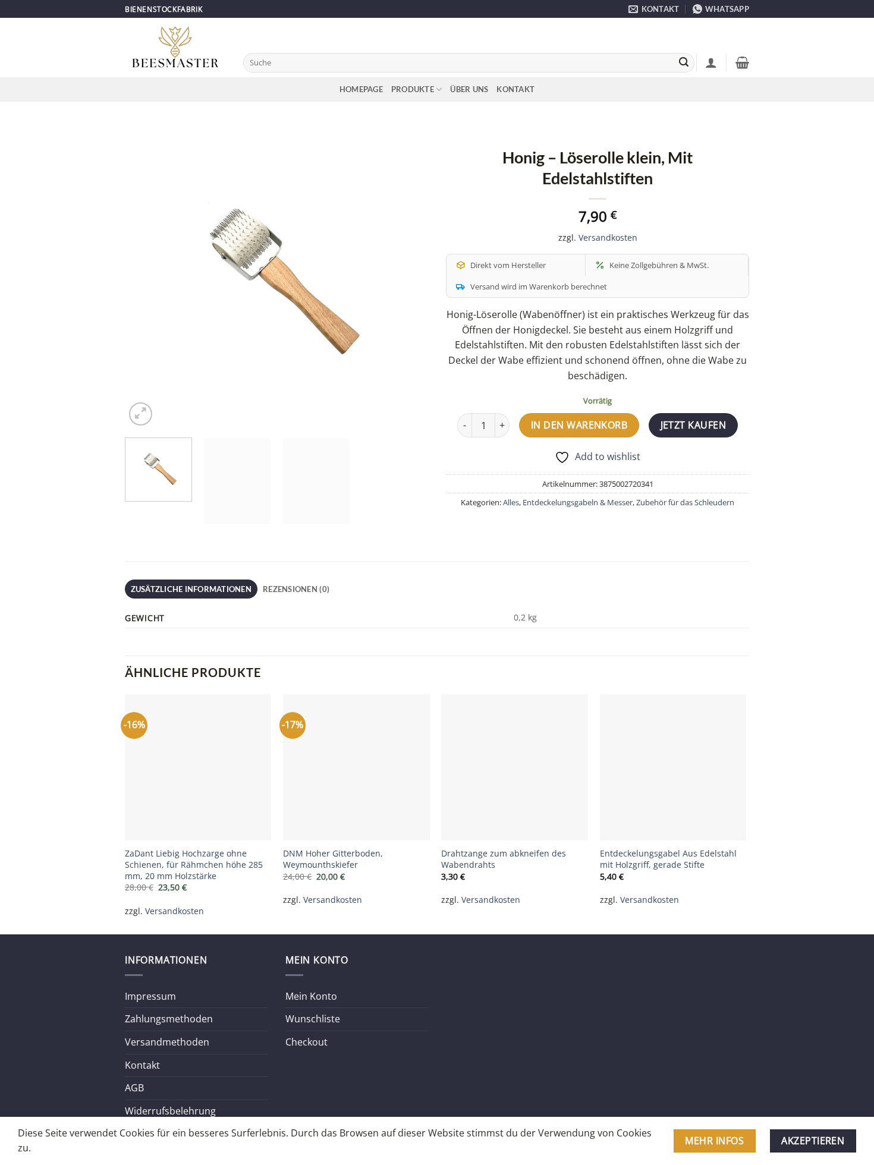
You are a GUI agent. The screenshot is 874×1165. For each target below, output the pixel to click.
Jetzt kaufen (694, 425)
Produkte (412, 89)
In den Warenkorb (579, 425)
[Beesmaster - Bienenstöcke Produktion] (175, 48)
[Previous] (145, 277)
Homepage (361, 89)
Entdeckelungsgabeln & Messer (578, 502)
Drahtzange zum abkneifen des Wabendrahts (503, 859)
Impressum (150, 996)
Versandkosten (608, 237)
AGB (134, 1087)
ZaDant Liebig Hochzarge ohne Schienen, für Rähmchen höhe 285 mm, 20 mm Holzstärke (194, 864)
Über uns (469, 89)
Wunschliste (312, 1018)
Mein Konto (311, 996)
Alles (511, 502)
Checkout (306, 1041)
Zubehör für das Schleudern (685, 502)
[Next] (407, 277)
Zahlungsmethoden (169, 1018)
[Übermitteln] (684, 63)
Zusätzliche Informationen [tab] (191, 589)
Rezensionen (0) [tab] (296, 589)
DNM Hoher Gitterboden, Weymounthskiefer (333, 859)
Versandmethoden (167, 1041)
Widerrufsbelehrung (170, 1110)
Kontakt (515, 89)
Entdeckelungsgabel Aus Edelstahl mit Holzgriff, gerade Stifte (668, 859)
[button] (711, 62)
